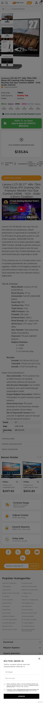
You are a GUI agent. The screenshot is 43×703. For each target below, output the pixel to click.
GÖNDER (21, 696)
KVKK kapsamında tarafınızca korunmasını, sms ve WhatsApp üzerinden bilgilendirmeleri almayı (23, 690)
